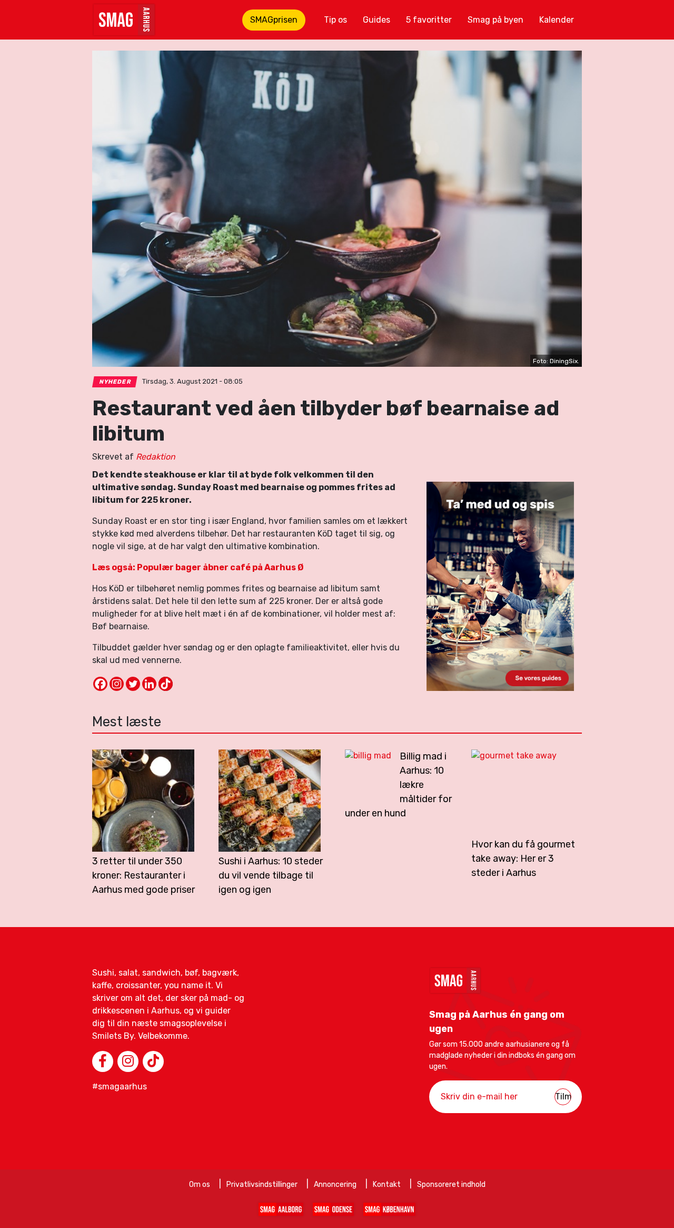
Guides (376, 20)
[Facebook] (100, 684)
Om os (199, 1184)
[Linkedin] (149, 684)
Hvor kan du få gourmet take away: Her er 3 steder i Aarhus (523, 859)
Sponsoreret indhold (451, 1184)
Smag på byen (495, 20)
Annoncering (335, 1184)
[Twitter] (133, 684)
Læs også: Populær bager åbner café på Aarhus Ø (198, 567)
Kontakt (387, 1184)
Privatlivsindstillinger (262, 1184)
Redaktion (155, 457)
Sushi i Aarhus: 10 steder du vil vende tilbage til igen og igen (271, 875)
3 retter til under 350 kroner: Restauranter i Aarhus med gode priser (143, 875)
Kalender (556, 20)
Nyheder (115, 381)
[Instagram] (117, 684)
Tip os (335, 20)
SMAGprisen (274, 20)
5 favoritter (429, 20)
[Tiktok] (165, 684)
